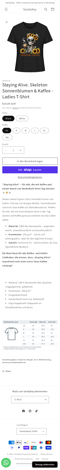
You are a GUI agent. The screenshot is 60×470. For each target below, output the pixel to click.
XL (44, 130)
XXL (7, 137)
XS (7, 130)
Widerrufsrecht (47, 454)
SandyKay (18, 454)
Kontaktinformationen (25, 463)
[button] (6, 9)
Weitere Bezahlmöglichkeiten (30, 177)
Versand (15, 108)
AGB (37, 459)
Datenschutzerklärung (24, 459)
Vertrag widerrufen (44, 464)
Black (8, 118)
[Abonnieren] (45, 399)
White (22, 118)
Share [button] (8, 371)
